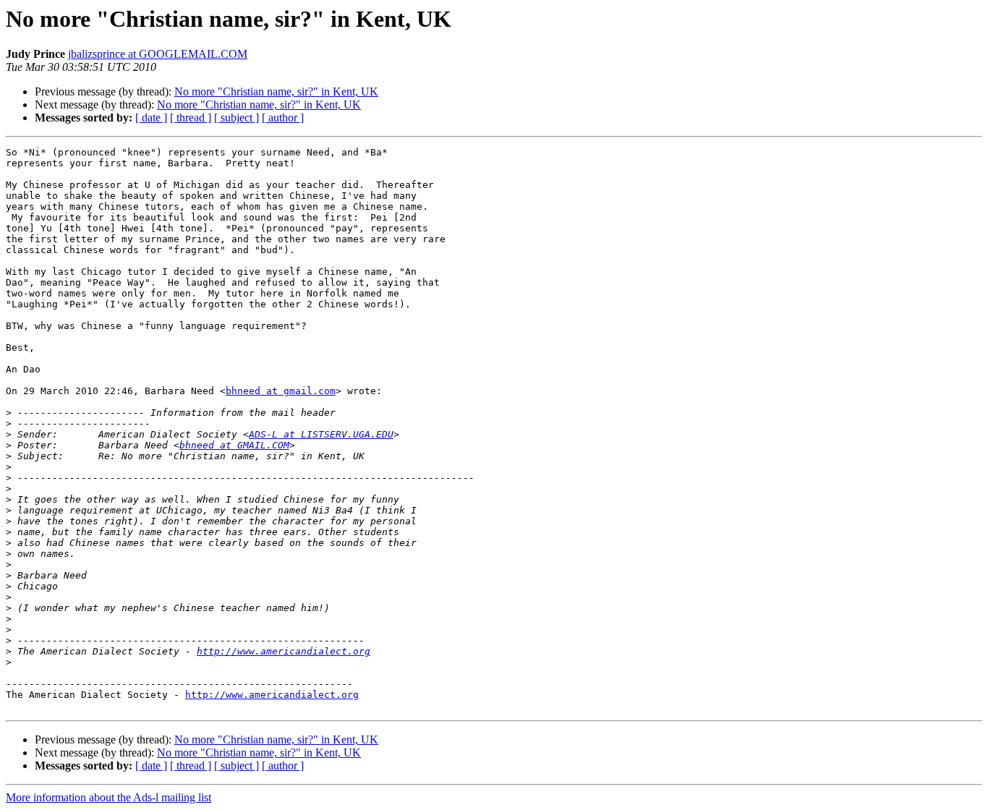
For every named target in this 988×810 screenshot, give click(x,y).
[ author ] (283, 117)
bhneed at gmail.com (281, 390)
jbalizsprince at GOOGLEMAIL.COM (157, 54)
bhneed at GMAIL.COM (234, 445)
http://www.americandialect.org (283, 651)
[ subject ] (236, 117)
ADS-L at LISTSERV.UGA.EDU (321, 434)
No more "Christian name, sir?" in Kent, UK (276, 91)
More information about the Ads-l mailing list (108, 797)
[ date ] (151, 117)
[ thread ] (190, 117)
